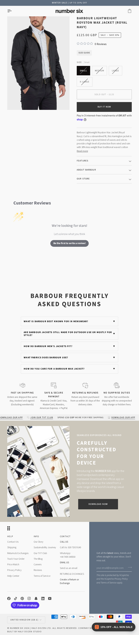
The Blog (38, 558)
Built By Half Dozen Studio (24, 631)
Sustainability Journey (45, 547)
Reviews (38, 570)
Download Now (98, 504)
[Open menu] (12, 11)
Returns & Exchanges (17, 553)
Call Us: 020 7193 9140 (70, 547)
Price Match (13, 564)
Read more (82, 151)
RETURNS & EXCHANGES (72, 573)
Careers (37, 564)
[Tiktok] (15, 598)
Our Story (38, 541)
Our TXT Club (40, 553)
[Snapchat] (36, 598)
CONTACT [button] (65, 536)
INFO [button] (36, 536)
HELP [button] (10, 536)
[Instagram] (29, 598)
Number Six (16, 628)
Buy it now (104, 106)
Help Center (13, 575)
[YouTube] (49, 598)
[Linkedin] (43, 598)
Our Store (83, 178)
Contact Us (12, 541)
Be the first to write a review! (69, 243)
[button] (113, 627)
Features (82, 160)
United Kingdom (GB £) (24, 619)
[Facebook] (8, 598)
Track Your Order (15, 558)
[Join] (129, 567)
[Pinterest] (22, 598)
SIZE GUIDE (84, 52)
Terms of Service (108, 582)
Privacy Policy (121, 579)
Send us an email (68, 568)
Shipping (11, 547)
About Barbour (86, 169)
